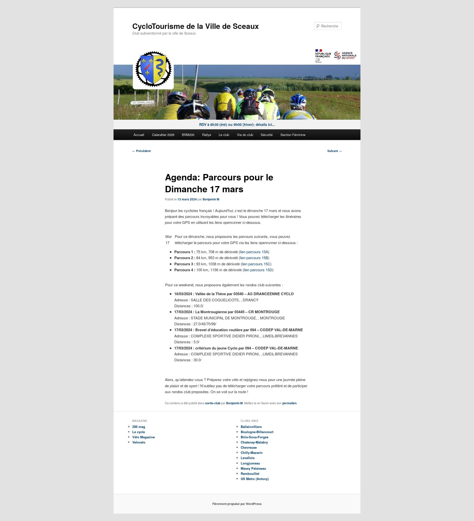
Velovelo (138, 442)
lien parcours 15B (254, 257)
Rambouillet (250, 473)
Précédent (141, 151)
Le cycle (138, 431)
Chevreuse (249, 447)
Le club (224, 134)
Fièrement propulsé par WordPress (237, 504)
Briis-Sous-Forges (254, 437)
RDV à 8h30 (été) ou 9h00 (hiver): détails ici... (237, 124)
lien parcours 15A (254, 251)
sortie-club (212, 403)
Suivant (334, 151)
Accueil (139, 134)
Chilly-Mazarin (252, 452)
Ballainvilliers (251, 426)
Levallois (248, 457)
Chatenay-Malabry (254, 442)
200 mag (138, 426)
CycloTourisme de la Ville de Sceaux (195, 25)
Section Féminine (292, 134)
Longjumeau (250, 463)
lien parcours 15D (258, 269)
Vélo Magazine (143, 437)
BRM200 (188, 134)
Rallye (206, 134)
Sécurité (267, 134)
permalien (289, 403)
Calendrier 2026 (163, 134)
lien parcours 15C (256, 263)
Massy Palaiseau (253, 468)
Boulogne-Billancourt (257, 431)
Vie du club (245, 134)
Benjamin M (211, 199)
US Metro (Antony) (255, 478)
